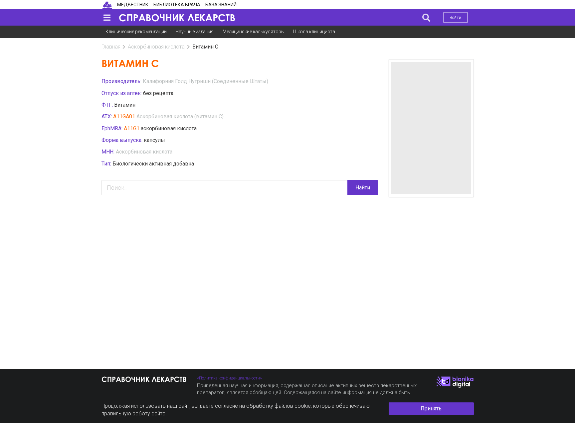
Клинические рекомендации (136, 31)
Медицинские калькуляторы (254, 31)
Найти (362, 187)
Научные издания (194, 31)
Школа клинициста (314, 31)
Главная (110, 47)
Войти (455, 17)
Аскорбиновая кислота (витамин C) (180, 116)
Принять (431, 408)
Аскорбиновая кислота (156, 47)
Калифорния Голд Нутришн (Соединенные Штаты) (205, 81)
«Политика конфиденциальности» (229, 377)
